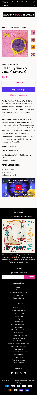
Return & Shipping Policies (18, 292)
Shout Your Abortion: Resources (18, 343)
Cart (33, 5)
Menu (6, 5)
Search (18, 287)
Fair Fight (18, 319)
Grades (18, 290)
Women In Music (18, 363)
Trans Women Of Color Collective (18, 352)
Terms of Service (18, 298)
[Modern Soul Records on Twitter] (12, 373)
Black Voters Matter (18, 310)
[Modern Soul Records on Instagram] (21, 373)
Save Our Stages (18, 341)
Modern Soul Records (20, 380)
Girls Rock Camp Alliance (18, 324)
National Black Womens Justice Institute (18, 330)
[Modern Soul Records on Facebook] (16, 373)
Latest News (18, 212)
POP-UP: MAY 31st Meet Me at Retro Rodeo (18, 216)
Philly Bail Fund (18, 332)
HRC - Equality (18, 327)
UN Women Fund (18, 357)
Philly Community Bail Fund (18, 335)
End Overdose (18, 316)
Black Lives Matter (18, 308)
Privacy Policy (18, 295)
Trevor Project (18, 354)
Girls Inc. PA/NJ (18, 321)
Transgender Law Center (18, 346)
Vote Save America (18, 360)
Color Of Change (18, 313)
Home (3, 27)
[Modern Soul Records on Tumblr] (25, 373)
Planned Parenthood (18, 338)
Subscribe (30, 277)
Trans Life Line (18, 349)
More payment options (18, 95)
